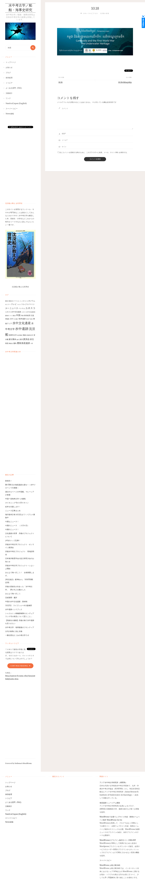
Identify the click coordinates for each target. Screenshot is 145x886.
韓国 (6, 343)
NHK (6, 301)
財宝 (32, 339)
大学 (11, 319)
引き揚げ (15, 319)
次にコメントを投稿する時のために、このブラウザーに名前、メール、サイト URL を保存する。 (93, 152)
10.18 (60, 82)
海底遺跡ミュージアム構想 (110, 803)
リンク (7, 810)
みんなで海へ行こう (13, 594)
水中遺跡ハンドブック (13, 609)
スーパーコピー (11, 818)
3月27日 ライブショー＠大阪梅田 (19, 605)
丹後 (22, 315)
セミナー (8, 304)
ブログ (7, 790)
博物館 (7, 319)
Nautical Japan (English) (15, 814)
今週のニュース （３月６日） (17, 525)
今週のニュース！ (12, 529)
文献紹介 (8, 806)
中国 (18, 315)
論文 (18, 339)
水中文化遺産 (21, 323)
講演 (21, 339)
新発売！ (9, 481)
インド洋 (21, 301)
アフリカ (16, 301)
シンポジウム (30, 301)
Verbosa (17, 763)
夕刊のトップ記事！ (13, 540)
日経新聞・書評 (11, 597)
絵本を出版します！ (13, 507)
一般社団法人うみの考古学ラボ (17, 635)
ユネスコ (30, 308)
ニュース (14, 308)
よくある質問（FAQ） (13, 802)
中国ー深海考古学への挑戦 (15, 499)
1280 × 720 (87, 13)
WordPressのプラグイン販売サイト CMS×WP (118, 840)
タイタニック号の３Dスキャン (17, 503)
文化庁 (28, 319)
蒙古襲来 (12, 339)
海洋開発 (19, 335)
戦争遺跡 (22, 319)
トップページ (10, 782)
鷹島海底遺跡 (23, 343)
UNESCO (11, 301)
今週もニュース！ (12, 521)
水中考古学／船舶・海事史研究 (20, 8)
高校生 (11, 343)
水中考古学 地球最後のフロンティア (19, 627)
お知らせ (8, 786)
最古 (31, 319)
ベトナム (22, 308)
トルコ (19, 304)
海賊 (24, 335)
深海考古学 (29, 335)
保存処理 (27, 315)
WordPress (27, 763)
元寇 (32, 315)
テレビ (14, 304)
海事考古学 (13, 335)
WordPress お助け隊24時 (110, 865)
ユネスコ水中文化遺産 (13, 312)
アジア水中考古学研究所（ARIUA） (113, 782)
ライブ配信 (12, 315)
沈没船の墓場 (104, 13)
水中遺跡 (21, 329)
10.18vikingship (125, 82)
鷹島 (15, 343)
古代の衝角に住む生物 (13, 631)
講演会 (26, 339)
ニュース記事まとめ (13, 511)
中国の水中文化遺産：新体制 (16, 601)
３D (31, 343)
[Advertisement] (20, 163)
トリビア (8, 798)
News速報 (9, 822)
